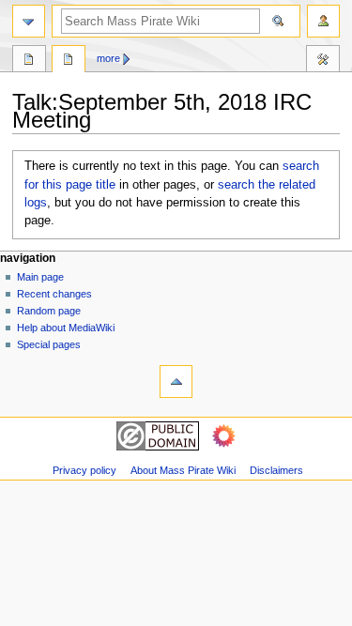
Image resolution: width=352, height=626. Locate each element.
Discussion (68, 61)
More (108, 58)
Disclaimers (276, 470)
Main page (40, 276)
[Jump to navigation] (28, 21)
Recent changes (54, 293)
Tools (323, 61)
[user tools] (323, 21)
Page (29, 61)
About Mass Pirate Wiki (183, 470)
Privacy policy (84, 470)
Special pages (49, 344)
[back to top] (176, 381)
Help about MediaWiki (66, 327)
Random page (49, 310)
